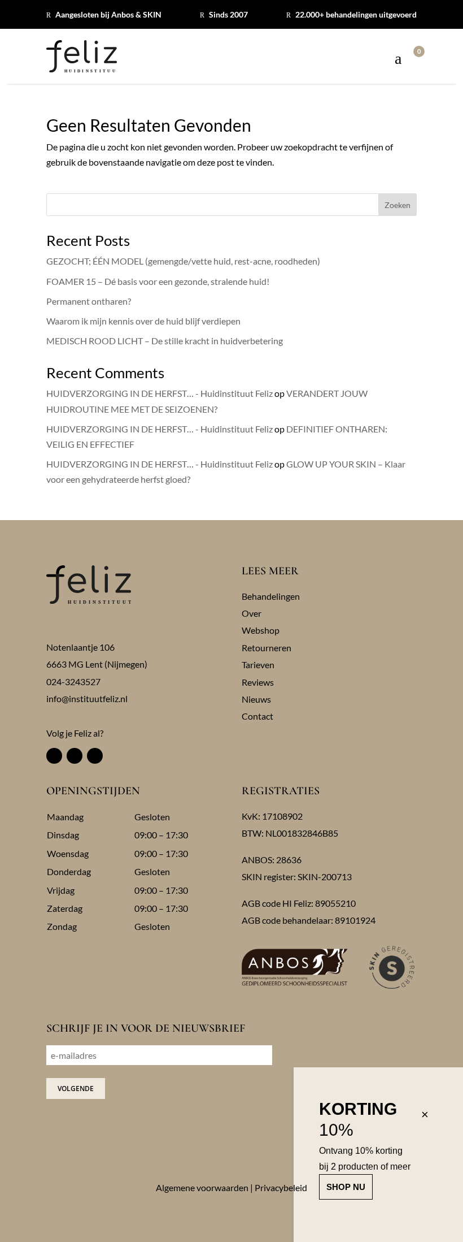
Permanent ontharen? (88, 301)
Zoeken (397, 205)
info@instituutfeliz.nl (87, 698)
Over (251, 613)
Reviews (258, 682)
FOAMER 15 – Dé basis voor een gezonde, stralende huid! (157, 281)
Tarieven (258, 664)
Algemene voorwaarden (202, 1187)
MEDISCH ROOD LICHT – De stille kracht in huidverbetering (164, 340)
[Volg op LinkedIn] (95, 756)
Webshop (260, 630)
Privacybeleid (281, 1187)
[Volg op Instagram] (74, 756)
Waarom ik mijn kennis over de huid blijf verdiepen (143, 320)
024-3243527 (73, 681)
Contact (257, 716)
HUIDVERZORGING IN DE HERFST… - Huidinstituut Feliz (159, 393)
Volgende (76, 1088)
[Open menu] (398, 59)
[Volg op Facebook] (54, 756)
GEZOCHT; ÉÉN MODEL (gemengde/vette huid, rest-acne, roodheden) (183, 261)
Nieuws (256, 699)
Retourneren (266, 647)
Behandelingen (271, 596)
